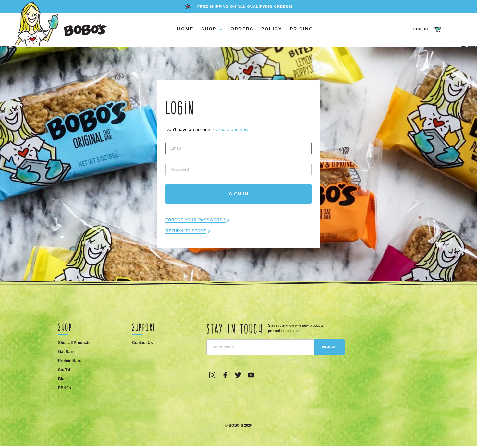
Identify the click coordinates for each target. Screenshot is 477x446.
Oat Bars (66, 351)
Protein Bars (69, 360)
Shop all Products (74, 342)
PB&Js (64, 388)
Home (185, 28)
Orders (241, 28)
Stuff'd (64, 370)
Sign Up (329, 347)
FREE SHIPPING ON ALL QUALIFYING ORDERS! (245, 6)
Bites (63, 379)
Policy (271, 28)
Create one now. (232, 129)
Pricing (301, 28)
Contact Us (142, 342)
